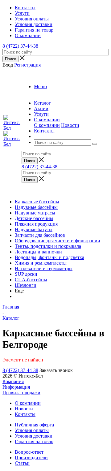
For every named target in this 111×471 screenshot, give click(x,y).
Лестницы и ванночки (38, 251)
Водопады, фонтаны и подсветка (49, 257)
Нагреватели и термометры (43, 268)
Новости (70, 125)
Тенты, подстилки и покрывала (48, 246)
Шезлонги (25, 285)
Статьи (22, 463)
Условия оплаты (32, 430)
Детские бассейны (34, 218)
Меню (40, 86)
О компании (47, 125)
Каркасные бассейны (37, 201)
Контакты (25, 414)
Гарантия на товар (34, 441)
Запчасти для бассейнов (40, 235)
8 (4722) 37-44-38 (20, 46)
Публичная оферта (34, 424)
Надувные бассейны (36, 207)
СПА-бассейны (31, 279)
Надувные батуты (33, 229)
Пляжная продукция (36, 224)
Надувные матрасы (35, 212)
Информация (16, 387)
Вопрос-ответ (29, 452)
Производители (31, 457)
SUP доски (26, 274)
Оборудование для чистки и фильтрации (57, 240)
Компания (13, 381)
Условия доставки (33, 436)
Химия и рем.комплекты (41, 263)
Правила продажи (21, 392)
